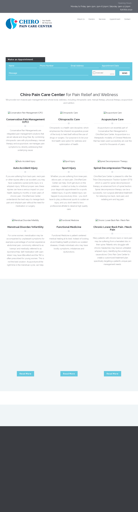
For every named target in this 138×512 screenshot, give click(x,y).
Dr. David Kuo (25, 334)
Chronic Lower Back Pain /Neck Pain (112, 228)
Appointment (115, 19)
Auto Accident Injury (25, 168)
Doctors (92, 19)
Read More (25, 374)
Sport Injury (69, 168)
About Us (80, 19)
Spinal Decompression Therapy (112, 168)
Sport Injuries (44, 477)
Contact (127, 19)
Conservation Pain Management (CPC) (25, 121)
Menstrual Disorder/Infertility (25, 227)
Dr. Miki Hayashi (69, 334)
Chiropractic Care (69, 119)
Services (102, 19)
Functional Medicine (69, 227)
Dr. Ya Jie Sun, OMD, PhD (113, 334)
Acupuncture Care (112, 119)
